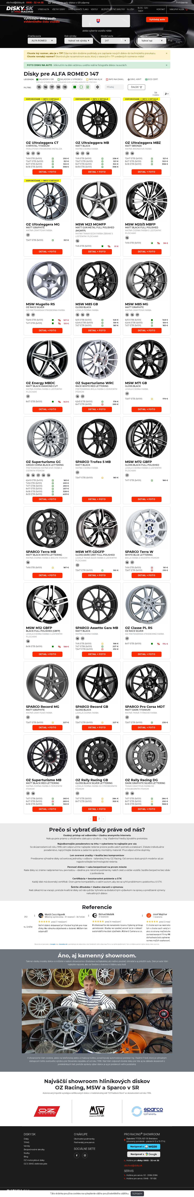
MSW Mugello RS (40, 304)
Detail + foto (47, 172)
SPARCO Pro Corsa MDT (145, 707)
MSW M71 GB (136, 383)
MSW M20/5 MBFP (140, 224)
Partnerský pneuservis (84, 1142)
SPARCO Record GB (91, 707)
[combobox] (166, 93)
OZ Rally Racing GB (91, 780)
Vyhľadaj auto (157, 19)
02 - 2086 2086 (150, 1175)
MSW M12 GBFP (39, 628)
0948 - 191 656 (149, 1178)
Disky (26, 1139)
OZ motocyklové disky (34, 1160)
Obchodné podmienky (84, 1139)
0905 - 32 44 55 (151, 1160)
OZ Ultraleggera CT (42, 143)
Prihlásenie (182, 2)
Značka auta (34, 36)
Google (52, 944)
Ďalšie (135, 87)
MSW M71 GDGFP (89, 552)
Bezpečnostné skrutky (34, 1149)
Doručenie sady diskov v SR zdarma (70, 2)
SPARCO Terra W (139, 552)
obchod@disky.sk (15, 2)
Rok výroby (70, 36)
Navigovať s (138, 1154)
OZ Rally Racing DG (141, 780)
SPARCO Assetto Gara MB (96, 628)
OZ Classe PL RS (138, 628)
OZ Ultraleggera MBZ (143, 143)
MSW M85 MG (136, 304)
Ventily (27, 1146)
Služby (27, 1153)
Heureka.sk (63, 944)
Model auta (107, 36)
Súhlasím (137, 1193)
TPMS (26, 1142)
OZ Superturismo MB (43, 780)
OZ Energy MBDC (40, 383)
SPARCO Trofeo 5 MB (93, 462)
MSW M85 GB (86, 304)
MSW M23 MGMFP (90, 224)
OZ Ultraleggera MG (43, 224)
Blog (26, 1156)
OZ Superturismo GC (43, 462)
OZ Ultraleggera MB (92, 143)
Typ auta (142, 36)
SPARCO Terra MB (41, 552)
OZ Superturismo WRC (94, 383)
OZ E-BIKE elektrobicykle (35, 1164)
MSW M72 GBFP (138, 462)
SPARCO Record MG (42, 707)
